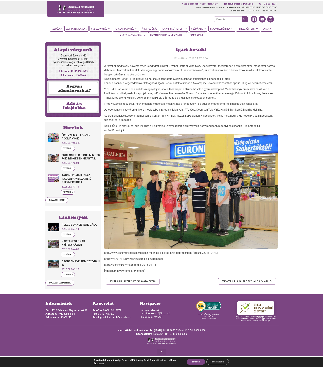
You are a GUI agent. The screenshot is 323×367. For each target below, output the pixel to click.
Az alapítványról (124, 28)
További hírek (57, 200)
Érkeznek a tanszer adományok (76, 136)
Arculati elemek (150, 310)
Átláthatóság (149, 28)
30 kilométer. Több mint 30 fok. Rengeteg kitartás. (81, 157)
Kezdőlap (57, 28)
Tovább (67, 148)
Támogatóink (196, 35)
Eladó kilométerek (220, 28)
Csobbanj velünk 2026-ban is (81, 263)
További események (60, 283)
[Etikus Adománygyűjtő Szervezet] (255, 308)
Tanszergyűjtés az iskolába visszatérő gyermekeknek (76, 179)
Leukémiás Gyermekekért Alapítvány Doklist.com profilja (208, 316)
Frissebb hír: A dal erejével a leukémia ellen (247, 281)
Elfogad (196, 361)
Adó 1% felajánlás (76, 28)
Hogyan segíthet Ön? (173, 28)
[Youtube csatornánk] (262, 22)
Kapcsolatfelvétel (151, 316)
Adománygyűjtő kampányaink (166, 35)
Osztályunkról (99, 28)
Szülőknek (197, 28)
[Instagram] (270, 22)
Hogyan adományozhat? (74, 88)
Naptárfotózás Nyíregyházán (73, 243)
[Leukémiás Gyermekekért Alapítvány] (75, 9)
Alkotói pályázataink (130, 35)
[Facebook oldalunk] (254, 22)
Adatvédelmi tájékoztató (155, 313)
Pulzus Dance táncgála (79, 224)
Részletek (99, 363)
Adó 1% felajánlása (74, 105)
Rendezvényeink (246, 28)
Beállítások (217, 361)
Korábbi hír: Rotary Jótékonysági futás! (133, 281)
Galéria (267, 28)
